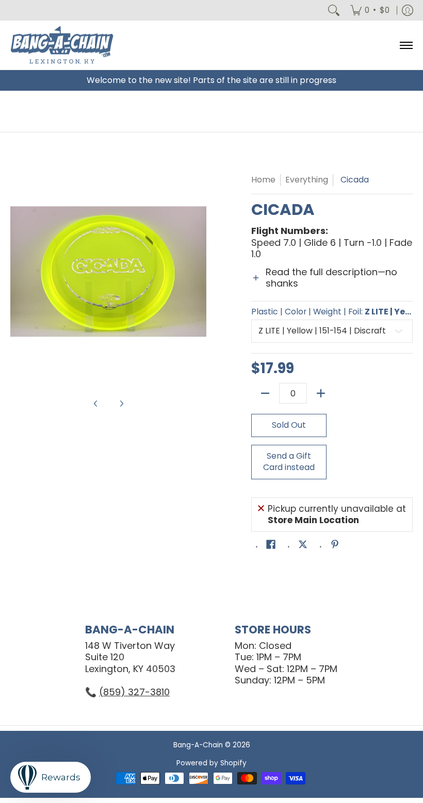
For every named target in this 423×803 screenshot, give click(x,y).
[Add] (321, 393)
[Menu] (406, 45)
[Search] (334, 10)
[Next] (199, 271)
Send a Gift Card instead (289, 462)
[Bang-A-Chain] (61, 45)
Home (263, 180)
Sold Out (289, 425)
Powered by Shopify (211, 763)
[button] (332, 284)
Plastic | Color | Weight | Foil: (332, 312)
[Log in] (407, 10)
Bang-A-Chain (198, 745)
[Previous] (17, 271)
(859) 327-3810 (134, 691)
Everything (306, 180)
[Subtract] (265, 393)
